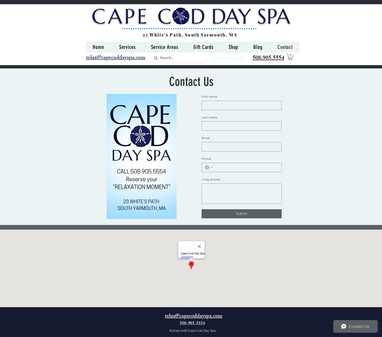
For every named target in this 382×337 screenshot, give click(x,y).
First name (209, 97)
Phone (206, 159)
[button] (290, 57)
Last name (209, 117)
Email (206, 138)
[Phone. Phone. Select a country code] (208, 167)
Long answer (211, 179)
